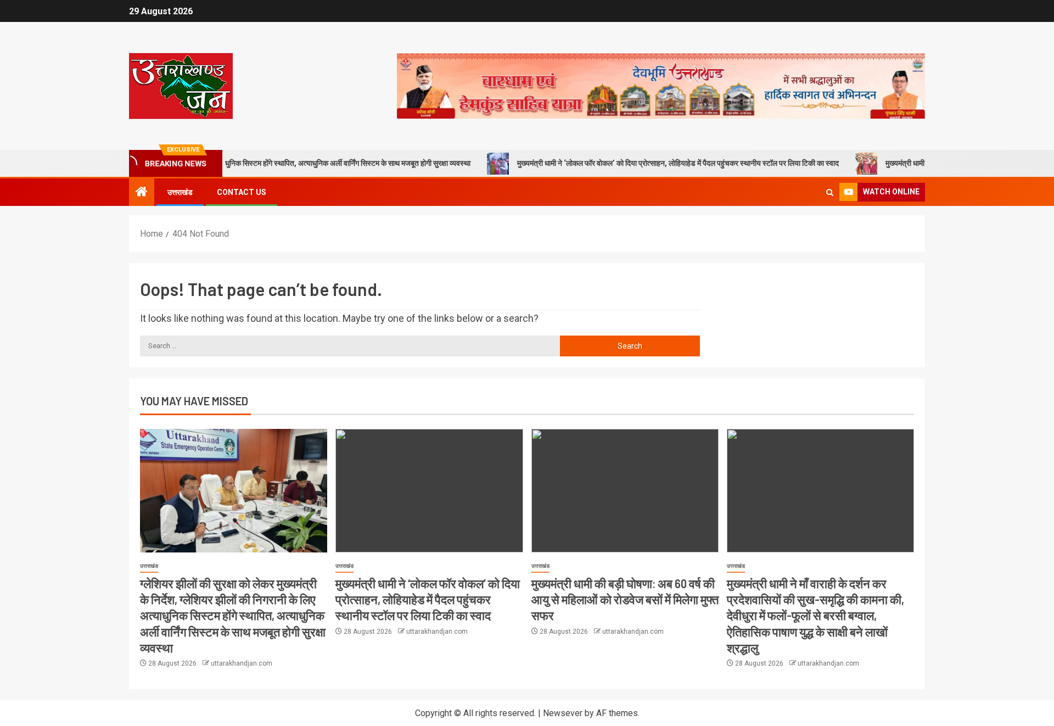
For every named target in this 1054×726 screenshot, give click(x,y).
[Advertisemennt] (661, 85)
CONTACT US (241, 192)
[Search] (830, 192)
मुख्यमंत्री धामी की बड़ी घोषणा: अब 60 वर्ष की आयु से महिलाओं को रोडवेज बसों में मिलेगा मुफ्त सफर (625, 599)
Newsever (562, 713)
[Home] (142, 192)
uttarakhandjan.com (241, 663)
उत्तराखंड (180, 192)
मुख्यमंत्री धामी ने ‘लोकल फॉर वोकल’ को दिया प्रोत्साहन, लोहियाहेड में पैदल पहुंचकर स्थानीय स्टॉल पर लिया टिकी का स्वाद (649, 163)
